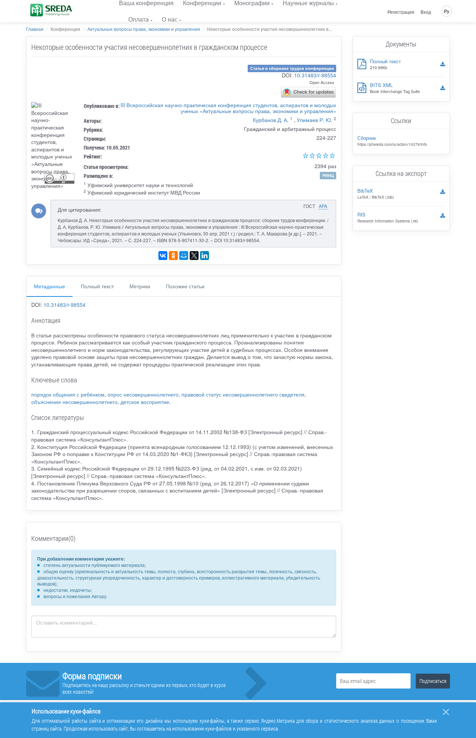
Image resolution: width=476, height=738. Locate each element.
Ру (446, 11)
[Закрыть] (446, 712)
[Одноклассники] (173, 255)
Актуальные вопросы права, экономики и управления (143, 29)
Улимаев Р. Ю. (314, 119)
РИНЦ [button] (328, 175)
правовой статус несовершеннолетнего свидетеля (243, 394)
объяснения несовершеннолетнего (74, 401)
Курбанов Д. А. (271, 119)
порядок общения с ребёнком (67, 394)
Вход (426, 12)
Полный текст (97, 286)
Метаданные (49, 286)
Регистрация (400, 12)
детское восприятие (144, 401)
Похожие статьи (185, 286)
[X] (194, 255)
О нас (169, 19)
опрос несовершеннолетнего (142, 394)
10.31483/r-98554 (315, 75)
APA (323, 206)
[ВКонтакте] (162, 255)
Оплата (138, 19)
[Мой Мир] (183, 255)
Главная (35, 29)
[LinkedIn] (204, 255)
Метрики (139, 286)
